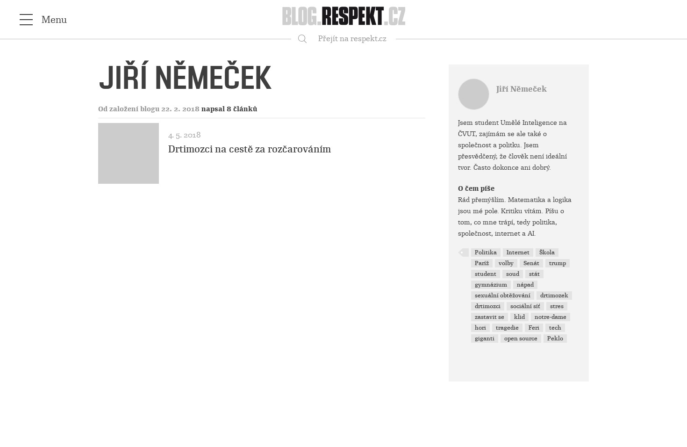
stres (557, 306)
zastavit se (489, 317)
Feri (534, 328)
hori (480, 328)
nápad (525, 284)
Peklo (555, 338)
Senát (531, 263)
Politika (486, 252)
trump (557, 263)
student (485, 274)
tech (555, 328)
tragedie (507, 328)
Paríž (482, 263)
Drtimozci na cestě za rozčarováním (249, 149)
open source (520, 338)
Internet (518, 252)
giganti (484, 338)
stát (534, 274)
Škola (547, 252)
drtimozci (488, 306)
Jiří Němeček (521, 89)
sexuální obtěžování (502, 295)
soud (512, 274)
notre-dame (550, 317)
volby (506, 263)
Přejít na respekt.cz (352, 38)
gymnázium (491, 284)
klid (519, 317)
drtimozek (554, 295)
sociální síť (525, 306)
